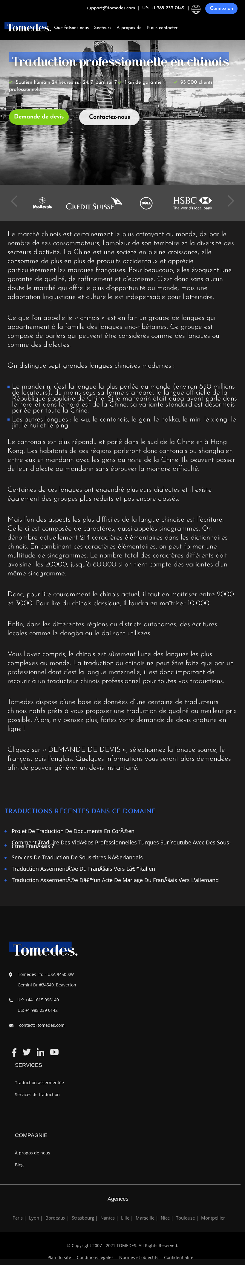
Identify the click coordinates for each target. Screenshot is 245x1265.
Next (229, 196)
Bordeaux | (57, 1218)
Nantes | (109, 1218)
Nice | (167, 1218)
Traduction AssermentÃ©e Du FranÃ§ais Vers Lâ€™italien (83, 868)
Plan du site (59, 1257)
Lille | (127, 1218)
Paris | (19, 1218)
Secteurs (102, 28)
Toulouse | (187, 1218)
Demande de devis (39, 117)
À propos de (129, 28)
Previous (16, 196)
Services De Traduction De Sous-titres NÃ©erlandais (77, 857)
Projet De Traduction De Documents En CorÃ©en (73, 830)
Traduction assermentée (39, 1082)
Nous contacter (162, 28)
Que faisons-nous (71, 28)
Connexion (221, 8)
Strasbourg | (85, 1218)
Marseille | (147, 1218)
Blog (19, 1165)
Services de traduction (37, 1094)
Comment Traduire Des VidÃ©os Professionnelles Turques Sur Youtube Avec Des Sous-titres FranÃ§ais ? (121, 844)
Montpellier (213, 1218)
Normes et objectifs (138, 1257)
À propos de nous (32, 1153)
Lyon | (36, 1218)
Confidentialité (178, 1257)
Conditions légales (96, 1257)
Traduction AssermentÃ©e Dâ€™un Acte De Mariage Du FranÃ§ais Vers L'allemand (115, 879)
